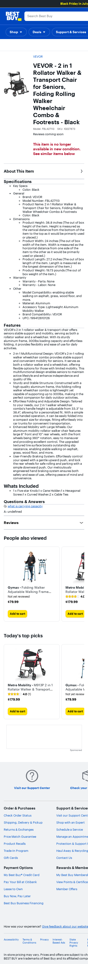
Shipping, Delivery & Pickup (23, 822)
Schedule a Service (69, 829)
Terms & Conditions (29, 941)
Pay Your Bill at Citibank (20, 882)
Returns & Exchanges (19, 829)
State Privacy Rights (73, 942)
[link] (19, 694)
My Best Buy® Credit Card (21, 875)
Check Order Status (17, 815)
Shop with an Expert (70, 822)
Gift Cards (11, 858)
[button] (16, 32)
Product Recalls (15, 843)
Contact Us (64, 858)
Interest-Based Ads (59, 941)
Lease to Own (13, 889)
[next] (80, 584)
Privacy (44, 939)
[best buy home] (14, 16)
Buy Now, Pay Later (17, 896)
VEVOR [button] (38, 56)
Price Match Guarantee (20, 836)
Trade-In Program (16, 851)
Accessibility (11, 939)
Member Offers (66, 889)
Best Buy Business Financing (23, 903)
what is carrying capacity (25, 506)
